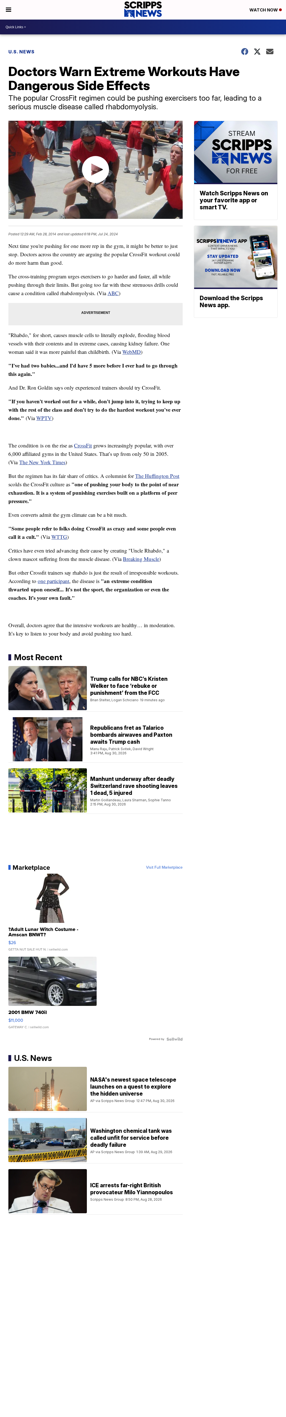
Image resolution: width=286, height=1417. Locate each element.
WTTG (59, 536)
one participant (53, 580)
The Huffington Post (157, 475)
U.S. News (21, 51)
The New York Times (42, 462)
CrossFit (83, 445)
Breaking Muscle (141, 558)
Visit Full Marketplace (164, 867)
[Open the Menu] (8, 10)
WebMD (131, 351)
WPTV (44, 417)
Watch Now (264, 10)
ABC (113, 293)
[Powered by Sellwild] (174, 1039)
